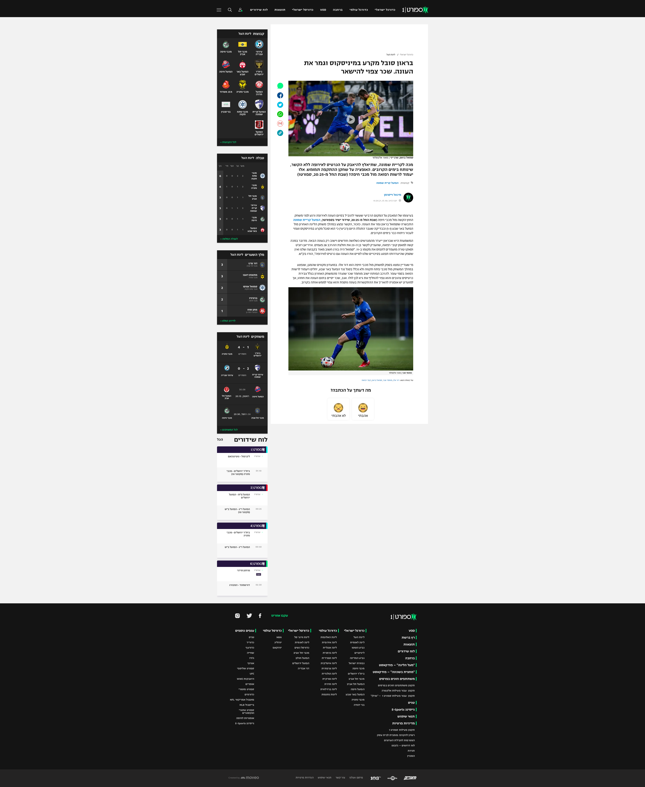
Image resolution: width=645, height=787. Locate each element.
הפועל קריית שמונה (306, 220)
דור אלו (396, 380)
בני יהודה (359, 704)
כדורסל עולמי (272, 630)
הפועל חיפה (357, 689)
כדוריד (250, 642)
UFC (252, 673)
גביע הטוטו (358, 647)
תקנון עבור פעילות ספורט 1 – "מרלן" (393, 695)
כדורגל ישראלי (385, 9)
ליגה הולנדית (329, 673)
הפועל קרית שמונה (387, 182)
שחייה (250, 652)
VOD (323, 9)
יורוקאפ (277, 647)
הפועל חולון (302, 658)
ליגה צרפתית (329, 668)
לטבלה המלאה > (229, 239)
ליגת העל (390, 55)
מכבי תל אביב (356, 678)
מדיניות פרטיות (403, 723)
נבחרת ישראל (356, 663)
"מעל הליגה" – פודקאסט (397, 665)
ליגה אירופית (329, 642)
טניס (411, 702)
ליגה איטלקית (329, 663)
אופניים (249, 684)
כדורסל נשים (301, 647)
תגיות (411, 750)
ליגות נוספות (329, 694)
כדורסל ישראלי (302, 9)
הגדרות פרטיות (304, 777)
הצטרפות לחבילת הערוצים (399, 740)
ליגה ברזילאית (328, 689)
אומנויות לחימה (245, 718)
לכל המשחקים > (229, 429)
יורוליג (278, 642)
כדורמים (249, 694)
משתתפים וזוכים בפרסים (397, 679)
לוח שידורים (259, 9)
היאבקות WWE (245, 678)
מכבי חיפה (358, 668)
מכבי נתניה (358, 699)
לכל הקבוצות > (228, 142)
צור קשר (340, 777)
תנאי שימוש (406, 716)
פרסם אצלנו (356, 777)
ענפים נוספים (244, 630)
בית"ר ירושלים (356, 673)
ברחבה (338, 9)
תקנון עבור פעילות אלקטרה (398, 690)
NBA (279, 637)
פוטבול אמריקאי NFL (242, 699)
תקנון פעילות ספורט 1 (402, 729)
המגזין (411, 755)
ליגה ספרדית (329, 658)
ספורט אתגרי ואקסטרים (246, 711)
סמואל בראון (377, 380)
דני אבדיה (303, 668)
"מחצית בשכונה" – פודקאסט (394, 672)
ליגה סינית (330, 684)
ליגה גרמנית (330, 652)
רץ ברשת (408, 637)
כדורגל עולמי (359, 9)
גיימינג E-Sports (403, 709)
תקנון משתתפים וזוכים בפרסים (396, 685)
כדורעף (250, 647)
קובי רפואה (366, 380)
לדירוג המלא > (227, 320)
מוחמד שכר (387, 380)
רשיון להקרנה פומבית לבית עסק (396, 735)
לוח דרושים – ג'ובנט (403, 745)
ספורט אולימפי (245, 668)
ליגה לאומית (357, 642)
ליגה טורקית (329, 678)
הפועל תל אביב (355, 684)
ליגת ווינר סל (301, 637)
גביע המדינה (357, 658)
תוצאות (279, 9)
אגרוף (250, 663)
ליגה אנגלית (330, 647)
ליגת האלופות (328, 637)
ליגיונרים (359, 652)
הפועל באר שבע (355, 694)
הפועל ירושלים (300, 663)
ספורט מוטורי (246, 689)
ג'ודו (251, 658)
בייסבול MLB (247, 704)
